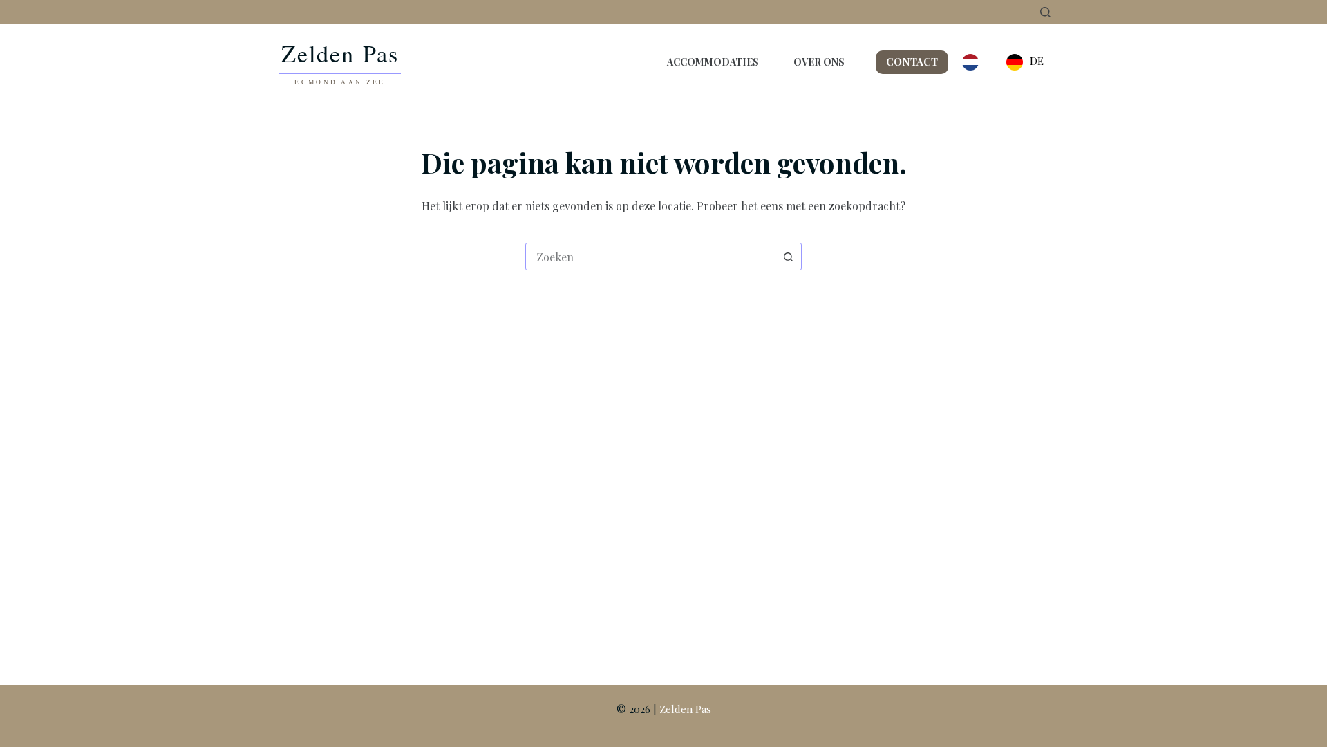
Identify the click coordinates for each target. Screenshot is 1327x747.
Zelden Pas (685, 709)
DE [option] (1037, 61)
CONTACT (912, 61)
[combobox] (650, 256)
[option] (1025, 62)
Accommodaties (713, 61)
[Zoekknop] (788, 256)
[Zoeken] (1045, 12)
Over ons (819, 61)
